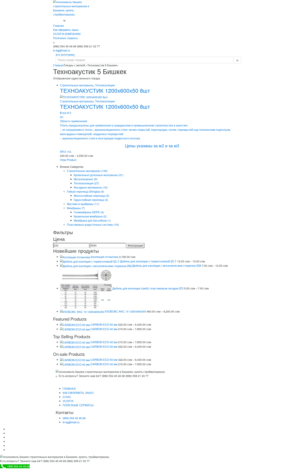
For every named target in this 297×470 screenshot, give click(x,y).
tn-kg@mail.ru (61, 50)
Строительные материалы (77, 85)
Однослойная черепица (91, 200)
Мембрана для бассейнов (92, 220)
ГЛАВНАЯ (69, 389)
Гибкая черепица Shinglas (85, 191)
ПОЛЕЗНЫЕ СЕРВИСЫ (78, 405)
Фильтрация (135, 245)
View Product (68, 160)
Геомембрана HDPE (89, 212)
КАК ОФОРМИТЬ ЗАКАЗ (78, 393)
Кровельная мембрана (90, 216)
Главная (58, 26)
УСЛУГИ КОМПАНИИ (67, 34)
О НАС (67, 397)
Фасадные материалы (91, 187)
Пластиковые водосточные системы (93, 225)
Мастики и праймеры (83, 204)
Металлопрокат (85, 179)
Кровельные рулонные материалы (98, 175)
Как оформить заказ (65, 30)
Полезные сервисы (65, 38)
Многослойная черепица (91, 196)
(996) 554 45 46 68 (74, 418)
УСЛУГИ (68, 401)
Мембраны (76, 208)
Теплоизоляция (105, 85)
